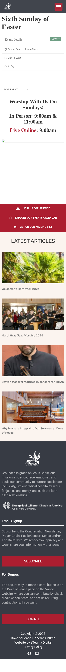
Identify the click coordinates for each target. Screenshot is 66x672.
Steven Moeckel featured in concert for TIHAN (33, 382)
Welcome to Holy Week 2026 (20, 289)
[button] (58, 7)
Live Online (23, 130)
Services (55, 39)
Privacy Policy (33, 647)
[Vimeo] (37, 653)
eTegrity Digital (41, 642)
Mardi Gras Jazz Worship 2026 (22, 335)
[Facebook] (29, 653)
